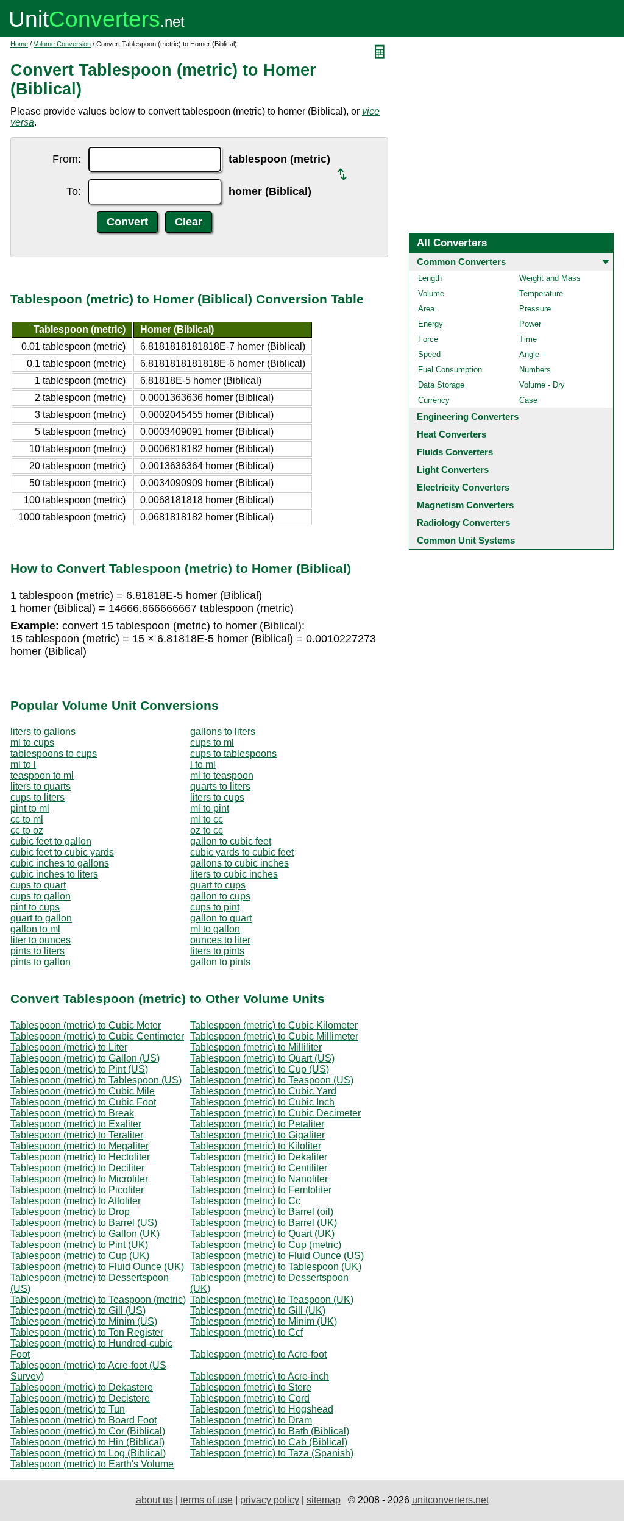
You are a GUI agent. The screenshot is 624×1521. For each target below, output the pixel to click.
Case (528, 400)
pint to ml (29, 808)
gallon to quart (221, 918)
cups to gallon (40, 896)
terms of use (206, 1500)
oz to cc (206, 830)
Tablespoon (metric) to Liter (68, 1047)
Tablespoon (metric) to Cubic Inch (262, 1102)
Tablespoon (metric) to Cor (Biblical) (87, 1431)
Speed (429, 354)
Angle (529, 354)
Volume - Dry (542, 384)
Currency (434, 400)
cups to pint (214, 907)
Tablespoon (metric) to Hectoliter (80, 1157)
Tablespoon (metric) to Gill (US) (78, 1310)
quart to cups (218, 885)
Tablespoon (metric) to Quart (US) (262, 1058)
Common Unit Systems (466, 540)
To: (73, 191)
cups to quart (38, 885)
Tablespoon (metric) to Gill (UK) (257, 1310)
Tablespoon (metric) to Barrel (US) (83, 1223)
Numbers (535, 369)
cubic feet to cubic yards (62, 852)
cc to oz (26, 830)
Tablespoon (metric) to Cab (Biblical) (268, 1442)
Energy (430, 323)
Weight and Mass (550, 278)
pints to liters (37, 951)
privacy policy (269, 1500)
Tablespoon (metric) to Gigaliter (257, 1135)
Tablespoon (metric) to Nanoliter (259, 1179)
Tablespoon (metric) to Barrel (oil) (261, 1212)
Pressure (535, 308)
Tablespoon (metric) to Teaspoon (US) (271, 1080)
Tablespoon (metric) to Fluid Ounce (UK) (97, 1266)
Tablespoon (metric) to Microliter (79, 1179)
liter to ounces (40, 940)
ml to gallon (215, 929)
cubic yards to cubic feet (242, 852)
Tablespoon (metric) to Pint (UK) (79, 1244)
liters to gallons (43, 731)
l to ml (203, 764)
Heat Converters (451, 434)
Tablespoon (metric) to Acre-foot (258, 1354)
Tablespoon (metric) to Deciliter (77, 1168)
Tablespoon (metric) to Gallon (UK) (85, 1233)
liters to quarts (40, 786)
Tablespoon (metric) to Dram (251, 1420)
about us (154, 1500)
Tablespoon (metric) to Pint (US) (79, 1069)
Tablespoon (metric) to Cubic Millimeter (274, 1036)
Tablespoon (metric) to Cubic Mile (82, 1091)
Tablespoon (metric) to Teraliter (76, 1135)
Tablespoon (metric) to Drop (70, 1212)
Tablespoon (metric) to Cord (250, 1398)
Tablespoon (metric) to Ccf (246, 1332)
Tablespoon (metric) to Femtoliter (261, 1190)
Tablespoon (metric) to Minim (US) (83, 1321)
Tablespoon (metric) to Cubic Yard (263, 1091)
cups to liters (37, 797)
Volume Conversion (62, 44)
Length (430, 278)
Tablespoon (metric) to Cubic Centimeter (97, 1036)
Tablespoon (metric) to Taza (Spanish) (271, 1453)
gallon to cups (220, 896)
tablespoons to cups (53, 753)
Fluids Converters (455, 452)
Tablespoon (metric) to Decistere (80, 1398)
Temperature (541, 293)
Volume (431, 293)
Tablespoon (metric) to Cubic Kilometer (274, 1025)
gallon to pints (220, 962)
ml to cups (32, 742)
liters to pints (217, 951)
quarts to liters (220, 786)
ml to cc (206, 819)
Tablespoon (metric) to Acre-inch (259, 1376)
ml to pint (209, 808)
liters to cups (217, 797)
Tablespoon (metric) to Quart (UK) (262, 1233)
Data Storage (441, 384)
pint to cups (35, 907)
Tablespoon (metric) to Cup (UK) (79, 1255)
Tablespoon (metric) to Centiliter (258, 1168)
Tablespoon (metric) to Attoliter (75, 1201)
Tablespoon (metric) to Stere (250, 1387)
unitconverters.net (450, 1500)
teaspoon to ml (42, 775)
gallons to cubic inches (239, 863)
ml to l (23, 764)
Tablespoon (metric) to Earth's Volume (92, 1464)
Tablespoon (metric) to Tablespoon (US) (96, 1080)
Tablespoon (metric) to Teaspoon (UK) (271, 1299)
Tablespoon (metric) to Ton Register (86, 1332)
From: (66, 159)
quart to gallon (41, 918)
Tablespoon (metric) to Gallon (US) (85, 1058)
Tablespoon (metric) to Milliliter (256, 1047)
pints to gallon (40, 962)
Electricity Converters (463, 487)
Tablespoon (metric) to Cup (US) (259, 1069)
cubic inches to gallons (59, 863)
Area (426, 308)
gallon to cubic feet (230, 841)
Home (19, 44)
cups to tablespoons (233, 753)
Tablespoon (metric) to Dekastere (81, 1387)
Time (528, 339)
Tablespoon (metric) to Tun (67, 1409)
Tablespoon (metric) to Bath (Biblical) (269, 1431)
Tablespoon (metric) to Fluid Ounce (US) (277, 1255)
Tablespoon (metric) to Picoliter (77, 1190)
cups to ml (212, 742)
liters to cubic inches (234, 874)
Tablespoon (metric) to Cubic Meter (85, 1025)
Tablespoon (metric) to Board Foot (83, 1420)
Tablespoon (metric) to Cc (245, 1201)
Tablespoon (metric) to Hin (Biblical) (87, 1442)
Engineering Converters (468, 416)
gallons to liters (222, 731)
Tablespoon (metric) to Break (72, 1113)
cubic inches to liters (54, 874)
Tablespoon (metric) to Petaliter (257, 1124)
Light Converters (453, 469)
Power (530, 323)
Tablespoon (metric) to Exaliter (75, 1124)
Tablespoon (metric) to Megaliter (79, 1146)
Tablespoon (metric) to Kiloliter (255, 1146)
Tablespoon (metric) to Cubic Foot (83, 1102)
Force (428, 339)
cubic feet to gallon (50, 841)
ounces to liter (220, 940)
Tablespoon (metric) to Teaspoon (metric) (98, 1299)
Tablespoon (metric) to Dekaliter (258, 1157)
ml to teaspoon (222, 775)
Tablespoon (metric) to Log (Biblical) (88, 1453)
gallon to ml (35, 929)
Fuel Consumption (450, 369)
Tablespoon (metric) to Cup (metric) (265, 1244)
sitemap (324, 1500)
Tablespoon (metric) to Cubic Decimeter (275, 1113)
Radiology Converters (463, 522)
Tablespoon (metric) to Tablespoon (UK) (275, 1266)
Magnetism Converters (465, 505)
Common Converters (461, 262)
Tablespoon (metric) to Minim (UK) (263, 1321)
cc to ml (26, 819)
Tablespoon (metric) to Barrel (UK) (263, 1223)
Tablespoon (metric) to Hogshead (261, 1409)
